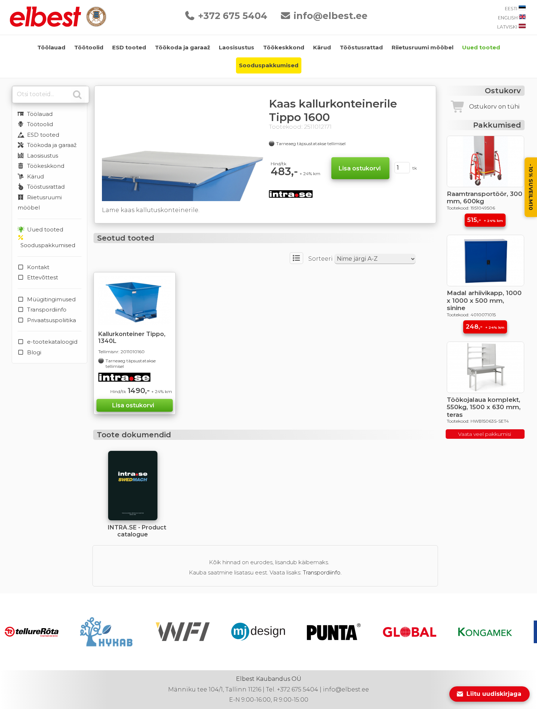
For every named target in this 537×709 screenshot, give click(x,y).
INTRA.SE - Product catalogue (137, 531)
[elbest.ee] (46, 24)
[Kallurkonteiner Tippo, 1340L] (134, 300)
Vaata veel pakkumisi (485, 434)
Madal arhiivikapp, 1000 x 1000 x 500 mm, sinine (484, 300)
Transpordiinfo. (322, 572)
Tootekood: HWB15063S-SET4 (478, 421)
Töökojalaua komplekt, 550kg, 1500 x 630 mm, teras (484, 407)
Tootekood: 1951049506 (471, 208)
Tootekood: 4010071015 (471, 314)
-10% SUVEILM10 (531, 187)
